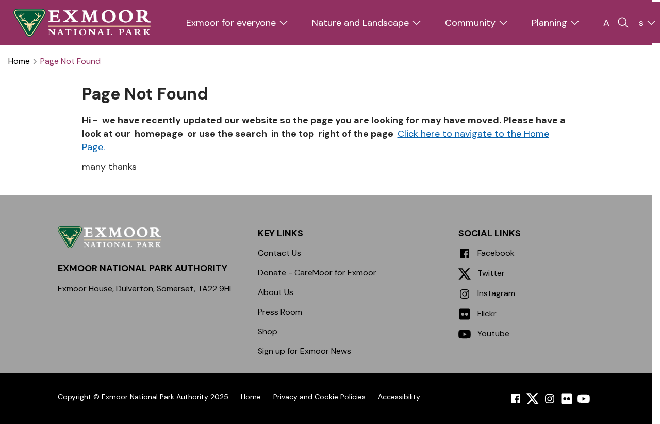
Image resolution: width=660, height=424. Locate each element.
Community (470, 23)
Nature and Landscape (360, 23)
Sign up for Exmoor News (304, 351)
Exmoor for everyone (231, 23)
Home (19, 61)
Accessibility (399, 396)
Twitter (490, 273)
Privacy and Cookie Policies (319, 396)
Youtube (492, 333)
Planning (549, 23)
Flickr (486, 313)
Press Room (280, 311)
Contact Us (279, 253)
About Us (275, 292)
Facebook (495, 253)
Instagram (495, 293)
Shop (267, 331)
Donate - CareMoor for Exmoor (317, 272)
